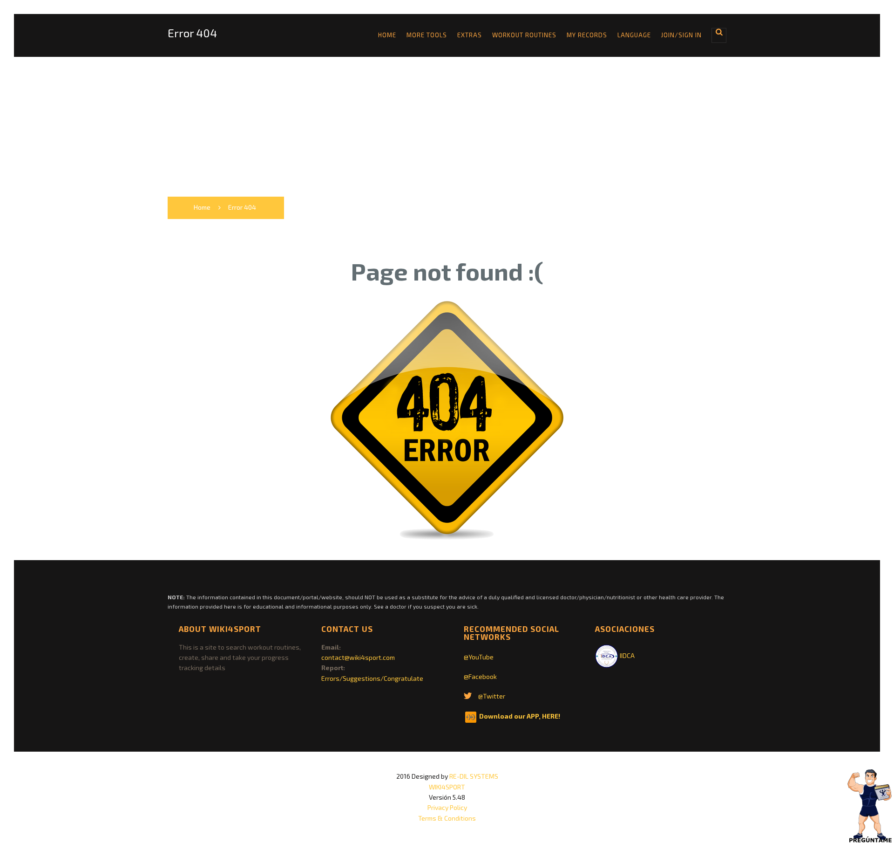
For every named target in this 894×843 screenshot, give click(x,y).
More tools (426, 35)
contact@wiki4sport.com (358, 657)
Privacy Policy (447, 807)
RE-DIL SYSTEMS (473, 776)
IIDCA (626, 655)
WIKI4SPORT (447, 787)
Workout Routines (524, 35)
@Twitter (491, 696)
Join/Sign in (681, 35)
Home (387, 35)
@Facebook (480, 676)
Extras (469, 35)
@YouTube (479, 657)
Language (634, 35)
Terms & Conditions (447, 818)
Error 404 (192, 33)
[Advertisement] (447, 127)
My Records (587, 35)
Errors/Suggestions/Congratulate (372, 678)
